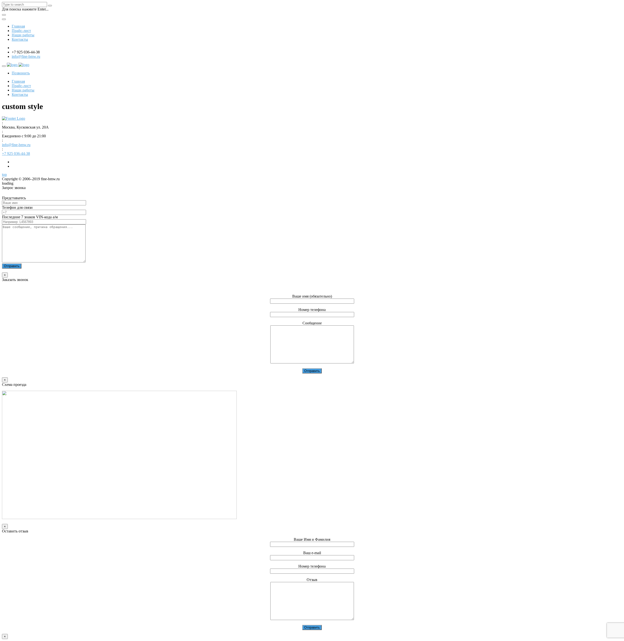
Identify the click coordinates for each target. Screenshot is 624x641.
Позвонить (21, 73)
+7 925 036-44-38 (16, 153)
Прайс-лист (21, 31)
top (4, 174)
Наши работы (23, 35)
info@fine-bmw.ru (26, 56)
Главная (18, 26)
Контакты (20, 39)
